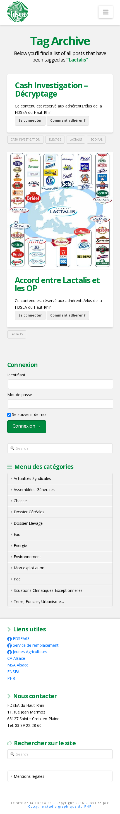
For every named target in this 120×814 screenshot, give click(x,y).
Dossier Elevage (28, 523)
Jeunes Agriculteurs (30, 651)
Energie (20, 545)
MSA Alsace (17, 665)
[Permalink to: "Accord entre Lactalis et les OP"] (60, 210)
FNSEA (13, 671)
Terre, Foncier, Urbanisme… (39, 601)
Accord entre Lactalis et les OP (57, 284)
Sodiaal (96, 139)
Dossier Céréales (29, 511)
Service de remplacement (36, 645)
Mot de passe (19, 394)
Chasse (20, 500)
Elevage (55, 139)
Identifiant (16, 374)
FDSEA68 (21, 638)
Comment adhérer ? (67, 120)
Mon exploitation (29, 567)
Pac (17, 579)
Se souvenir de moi (29, 414)
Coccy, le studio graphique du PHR (60, 806)
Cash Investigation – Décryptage (51, 89)
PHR (11, 678)
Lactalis (76, 139)
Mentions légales (29, 776)
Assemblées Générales (34, 489)
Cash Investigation (25, 139)
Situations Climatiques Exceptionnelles (48, 590)
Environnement (27, 556)
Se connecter (30, 120)
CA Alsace (16, 658)
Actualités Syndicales (32, 478)
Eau (17, 534)
